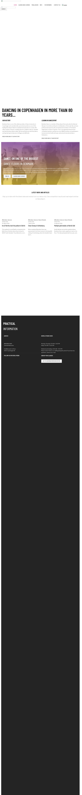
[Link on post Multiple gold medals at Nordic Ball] (40, 219)
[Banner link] (21, 60)
